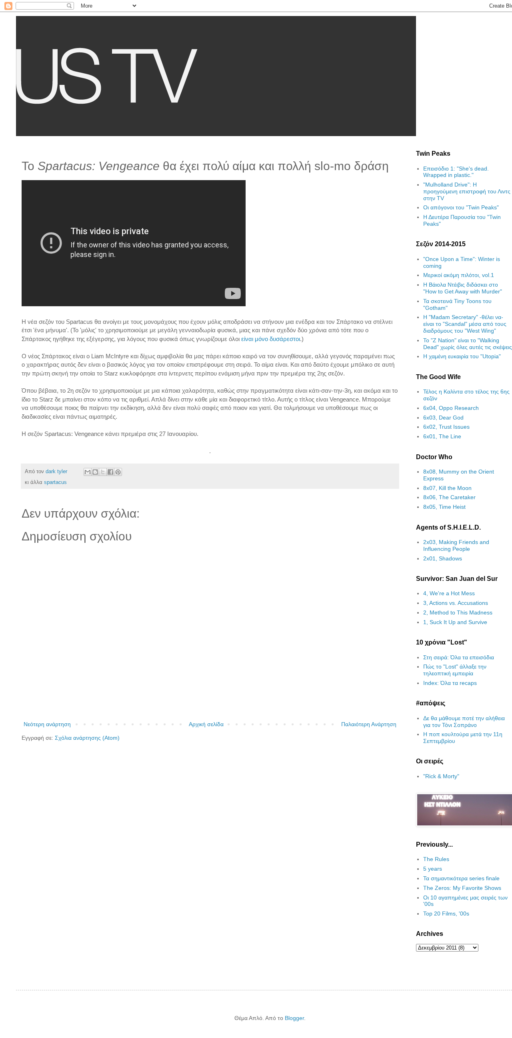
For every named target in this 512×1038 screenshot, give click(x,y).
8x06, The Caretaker (449, 497)
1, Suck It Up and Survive (455, 622)
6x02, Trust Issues (446, 427)
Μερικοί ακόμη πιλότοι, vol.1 (458, 275)
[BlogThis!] (95, 472)
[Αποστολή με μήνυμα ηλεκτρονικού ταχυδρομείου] (88, 472)
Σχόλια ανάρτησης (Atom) (87, 738)
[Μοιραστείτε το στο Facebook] (110, 472)
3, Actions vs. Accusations (455, 603)
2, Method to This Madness (457, 612)
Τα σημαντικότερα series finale (461, 878)
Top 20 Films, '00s (446, 913)
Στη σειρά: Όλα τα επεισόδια (458, 657)
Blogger (294, 1018)
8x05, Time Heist (444, 507)
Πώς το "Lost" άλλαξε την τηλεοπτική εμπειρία (454, 670)
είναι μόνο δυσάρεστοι (270, 338)
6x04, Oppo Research (451, 408)
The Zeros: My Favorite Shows (462, 888)
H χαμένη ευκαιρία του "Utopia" (462, 356)
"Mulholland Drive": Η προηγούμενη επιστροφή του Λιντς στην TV (466, 191)
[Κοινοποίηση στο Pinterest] (118, 472)
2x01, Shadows (442, 558)
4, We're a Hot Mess (449, 593)
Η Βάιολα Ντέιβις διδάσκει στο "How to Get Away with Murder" (462, 288)
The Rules (436, 859)
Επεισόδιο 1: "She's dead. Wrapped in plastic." (456, 172)
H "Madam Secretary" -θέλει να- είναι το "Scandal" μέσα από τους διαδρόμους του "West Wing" (464, 324)
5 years (432, 868)
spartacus (55, 482)
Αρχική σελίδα (206, 724)
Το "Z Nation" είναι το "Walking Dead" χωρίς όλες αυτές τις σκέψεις (467, 343)
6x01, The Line (442, 436)
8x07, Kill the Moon (447, 488)
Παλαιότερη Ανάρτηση (368, 724)
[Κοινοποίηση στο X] (103, 472)
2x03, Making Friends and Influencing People (456, 545)
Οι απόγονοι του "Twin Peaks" (461, 207)
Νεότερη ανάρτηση (47, 724)
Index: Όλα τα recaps (450, 683)
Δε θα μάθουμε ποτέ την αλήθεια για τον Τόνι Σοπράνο (464, 721)
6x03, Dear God (443, 417)
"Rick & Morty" (441, 776)
